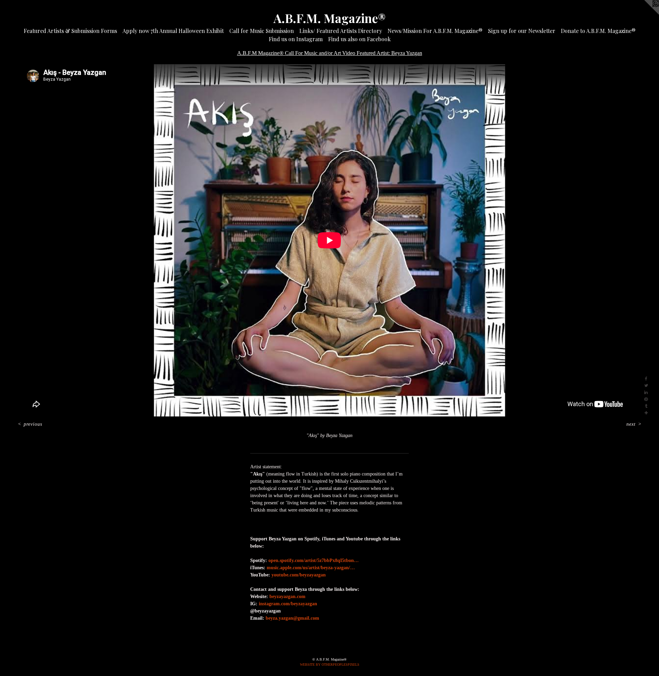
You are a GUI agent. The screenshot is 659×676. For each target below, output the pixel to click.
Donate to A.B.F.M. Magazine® (598, 30)
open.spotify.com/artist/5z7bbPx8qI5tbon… (313, 560)
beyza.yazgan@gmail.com (292, 618)
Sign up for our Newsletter (521, 30)
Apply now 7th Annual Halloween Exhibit (173, 30)
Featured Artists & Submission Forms (70, 30)
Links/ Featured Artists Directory (340, 30)
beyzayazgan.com (287, 596)
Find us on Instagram (296, 39)
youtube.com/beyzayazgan (298, 574)
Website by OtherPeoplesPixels (329, 664)
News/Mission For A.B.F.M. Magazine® (435, 30)
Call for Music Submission (261, 30)
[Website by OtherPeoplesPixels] (645, 13)
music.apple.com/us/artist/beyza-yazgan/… (311, 567)
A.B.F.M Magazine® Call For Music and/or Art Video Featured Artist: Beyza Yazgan (329, 53)
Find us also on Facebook (359, 39)
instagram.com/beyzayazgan (288, 603)
